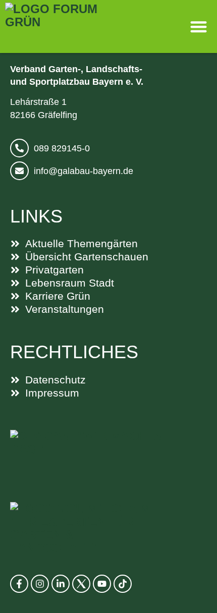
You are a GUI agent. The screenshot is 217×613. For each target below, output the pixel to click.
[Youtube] (102, 584)
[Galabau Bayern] (105, 455)
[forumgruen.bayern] (67, 26)
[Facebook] (19, 584)
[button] (199, 26)
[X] (81, 584)
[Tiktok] (123, 584)
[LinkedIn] (60, 584)
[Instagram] (40, 584)
